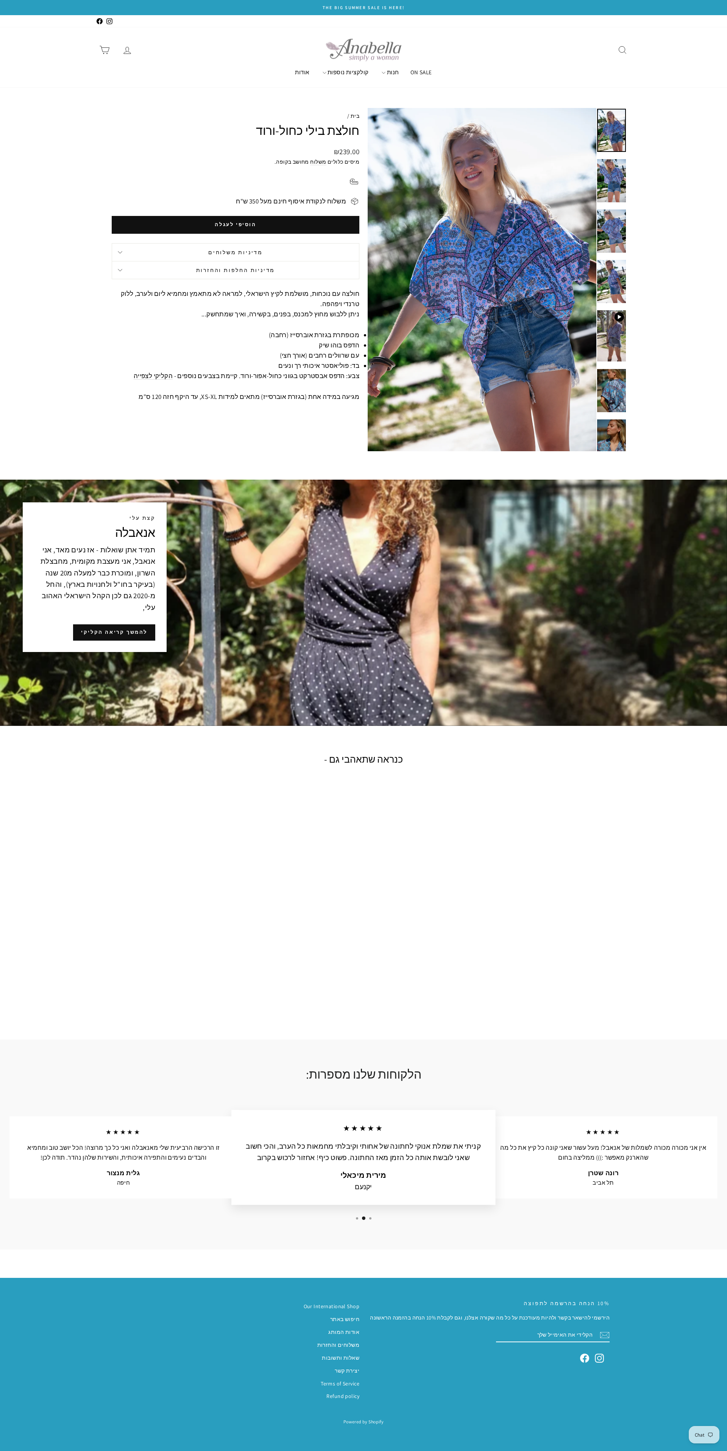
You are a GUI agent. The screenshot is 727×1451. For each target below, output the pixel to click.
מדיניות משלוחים (235, 252)
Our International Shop (331, 1306)
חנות (392, 72)
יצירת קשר (347, 1370)
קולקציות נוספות (347, 72)
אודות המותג (343, 1332)
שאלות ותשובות (340, 1357)
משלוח (318, 161)
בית (355, 116)
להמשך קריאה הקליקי (114, 632)
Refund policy (342, 1396)
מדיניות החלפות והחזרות (235, 270)
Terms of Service (340, 1383)
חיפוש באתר (344, 1319)
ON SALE (421, 72)
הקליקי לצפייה (153, 376)
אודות (302, 72)
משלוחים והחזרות (338, 1345)
